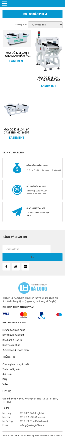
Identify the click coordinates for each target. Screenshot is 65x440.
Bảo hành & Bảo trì (12, 340)
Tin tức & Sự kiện (11, 369)
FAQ (4, 379)
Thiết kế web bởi (41, 436)
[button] (5, 3)
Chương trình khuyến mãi (15, 364)
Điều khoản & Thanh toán (15, 350)
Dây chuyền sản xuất (13, 335)
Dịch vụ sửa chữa (11, 345)
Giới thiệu (7, 374)
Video (5, 384)
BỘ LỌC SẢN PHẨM (35, 14)
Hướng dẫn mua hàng (13, 330)
